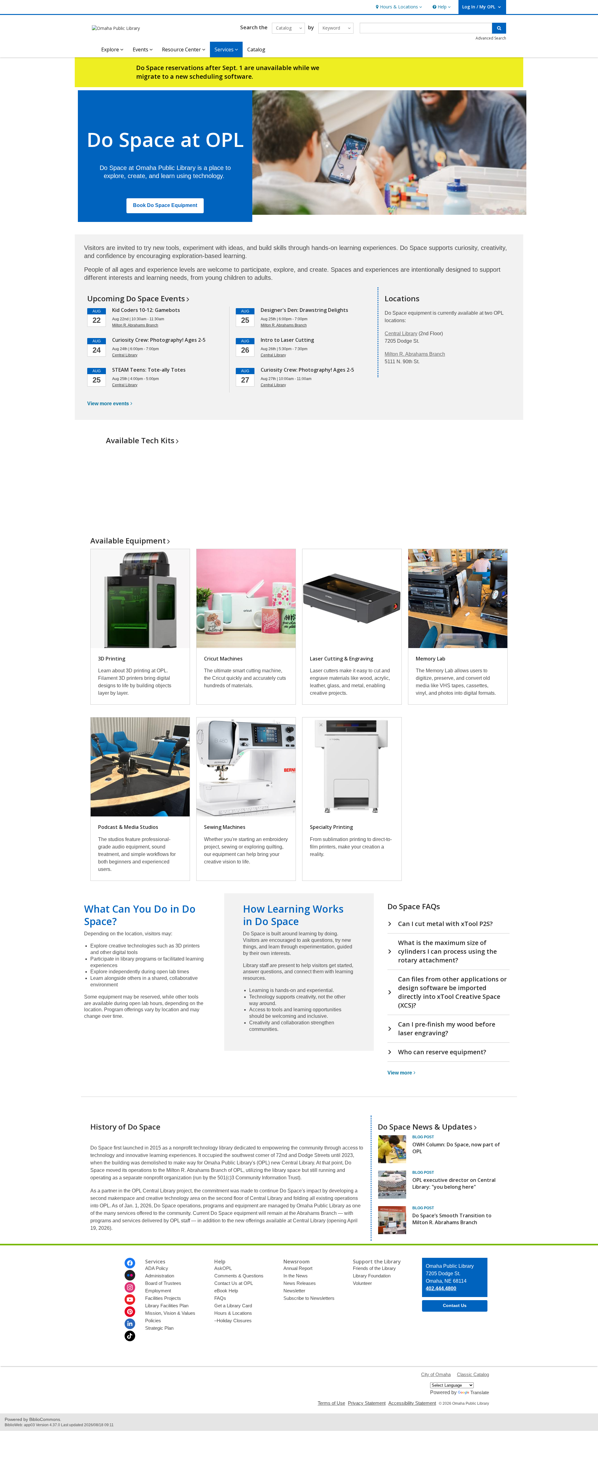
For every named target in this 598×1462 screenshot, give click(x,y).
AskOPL (223, 1268)
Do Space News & (425, 1126)
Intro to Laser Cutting (287, 339)
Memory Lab (430, 658)
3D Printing (111, 658)
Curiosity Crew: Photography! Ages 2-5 (159, 339)
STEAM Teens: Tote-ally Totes (149, 369)
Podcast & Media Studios (128, 827)
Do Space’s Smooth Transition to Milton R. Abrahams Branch (451, 1219)
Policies (153, 1320)
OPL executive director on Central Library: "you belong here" (454, 1183)
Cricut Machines (223, 658)
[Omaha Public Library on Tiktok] (130, 1336)
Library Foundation (372, 1275)
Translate (479, 1392)
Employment (158, 1290)
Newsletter (294, 1290)
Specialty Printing (331, 827)
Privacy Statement (367, 1403)
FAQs (220, 1298)
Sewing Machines (224, 827)
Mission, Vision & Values (170, 1313)
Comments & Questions (238, 1275)
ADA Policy (156, 1268)
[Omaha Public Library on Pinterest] (130, 1311)
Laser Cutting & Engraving (341, 658)
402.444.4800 (441, 1288)
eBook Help (226, 1290)
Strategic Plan (159, 1328)
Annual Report (297, 1268)
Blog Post (423, 1137)
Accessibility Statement (412, 1403)
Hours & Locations (233, 1313)
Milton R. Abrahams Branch (415, 354)
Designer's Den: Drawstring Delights (304, 310)
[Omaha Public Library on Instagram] (130, 1287)
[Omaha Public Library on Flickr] (130, 1275)
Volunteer (362, 1283)
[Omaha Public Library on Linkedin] (130, 1324)
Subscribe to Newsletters (309, 1298)
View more (108, 403)
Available (128, 540)
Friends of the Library (374, 1268)
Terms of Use (331, 1403)
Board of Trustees (163, 1283)
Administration (159, 1275)
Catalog (256, 49)
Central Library (401, 333)
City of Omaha (436, 1374)
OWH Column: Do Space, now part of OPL (456, 1148)
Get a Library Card (233, 1305)
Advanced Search (491, 38)
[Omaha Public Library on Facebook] (130, 1263)
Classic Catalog (473, 1374)
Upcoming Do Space (136, 298)
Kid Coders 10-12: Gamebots (146, 310)
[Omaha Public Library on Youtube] (130, 1299)
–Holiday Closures (233, 1320)
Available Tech (140, 440)
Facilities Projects (163, 1298)
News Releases (299, 1283)
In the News (295, 1275)
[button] (398, 7)
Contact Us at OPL (233, 1283)
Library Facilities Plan (166, 1305)
